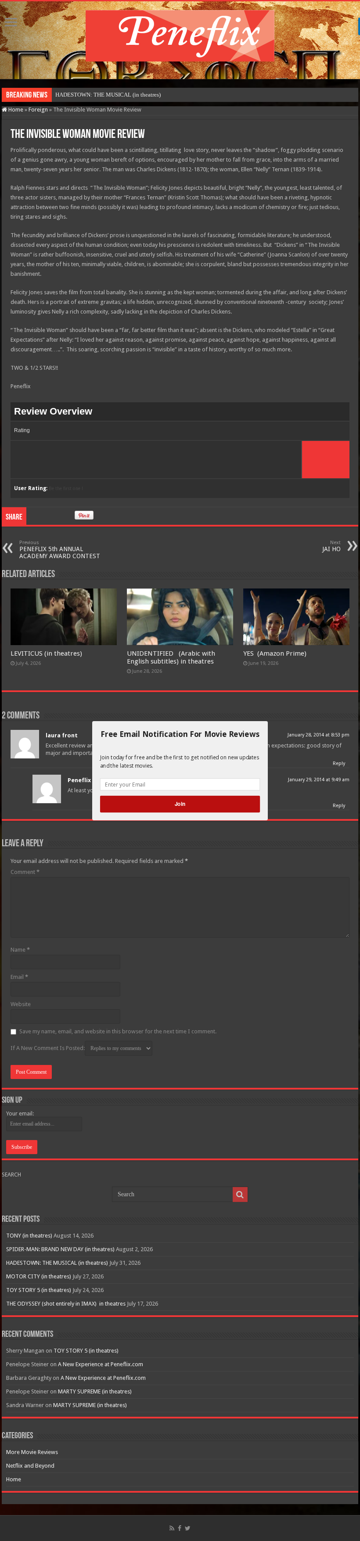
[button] (180, 734)
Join (180, 804)
